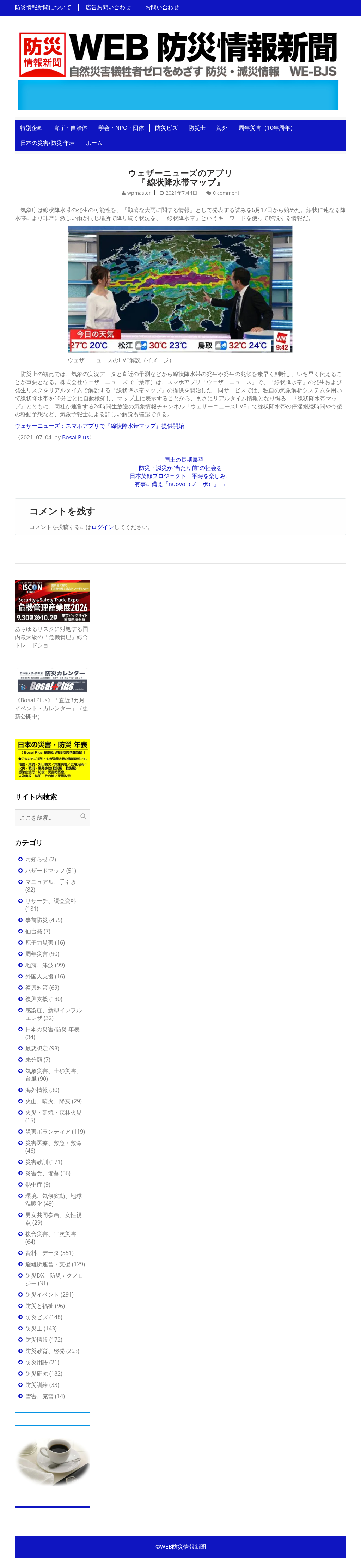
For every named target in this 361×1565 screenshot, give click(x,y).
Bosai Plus (75, 437)
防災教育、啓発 (45, 1351)
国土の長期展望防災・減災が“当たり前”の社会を (180, 464)
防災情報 (36, 1339)
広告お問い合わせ (108, 7)
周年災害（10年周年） (267, 128)
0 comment (226, 192)
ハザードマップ (45, 870)
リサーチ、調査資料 (50, 901)
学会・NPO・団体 (121, 128)
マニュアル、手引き (50, 882)
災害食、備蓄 (42, 1173)
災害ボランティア (48, 1131)
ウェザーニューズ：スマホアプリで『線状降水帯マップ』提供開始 (99, 426)
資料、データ (42, 1253)
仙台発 (33, 931)
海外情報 (36, 1090)
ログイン (102, 527)
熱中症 (33, 1184)
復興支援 (36, 999)
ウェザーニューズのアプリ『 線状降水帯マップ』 (180, 177)
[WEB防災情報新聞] (178, 68)
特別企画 (31, 128)
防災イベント (42, 1294)
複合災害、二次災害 (50, 1234)
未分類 (33, 1059)
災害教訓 (36, 1162)
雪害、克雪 (39, 1396)
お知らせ (36, 859)
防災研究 (36, 1373)
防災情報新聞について (43, 7)
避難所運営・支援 (48, 1264)
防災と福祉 (39, 1306)
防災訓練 (36, 1385)
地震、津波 (39, 965)
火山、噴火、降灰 (48, 1101)
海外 (222, 128)
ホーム (94, 143)
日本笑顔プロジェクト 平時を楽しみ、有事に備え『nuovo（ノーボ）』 (180, 480)
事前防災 (36, 920)
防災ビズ (166, 128)
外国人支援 (39, 976)
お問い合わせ (162, 7)
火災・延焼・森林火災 (53, 1112)
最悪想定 (36, 1048)
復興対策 (36, 987)
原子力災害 (39, 942)
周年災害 (36, 954)
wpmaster (139, 192)
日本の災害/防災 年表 (47, 143)
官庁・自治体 (70, 128)
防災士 (197, 128)
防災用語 (36, 1362)
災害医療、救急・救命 (53, 1143)
